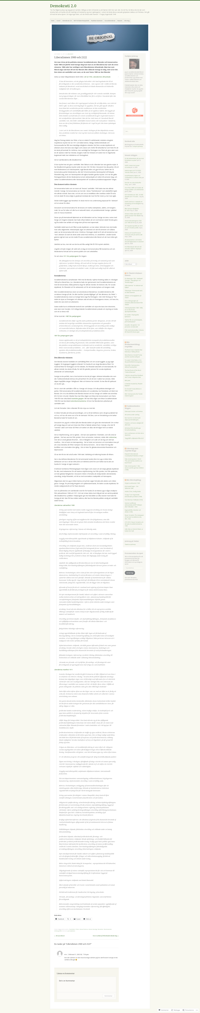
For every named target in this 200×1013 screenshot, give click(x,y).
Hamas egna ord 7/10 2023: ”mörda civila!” (133, 171)
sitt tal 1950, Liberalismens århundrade (97, 77)
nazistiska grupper (77, 398)
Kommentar (108, 996)
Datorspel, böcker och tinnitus (134, 411)
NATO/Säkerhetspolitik (81, 21)
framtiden (72, 929)
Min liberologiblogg (134, 480)
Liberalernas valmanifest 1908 (64, 505)
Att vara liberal (59, 936)
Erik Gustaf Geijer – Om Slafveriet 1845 (131, 487)
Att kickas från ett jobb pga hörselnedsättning (133, 429)
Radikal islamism (96, 21)
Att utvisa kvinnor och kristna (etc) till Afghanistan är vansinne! (134, 241)
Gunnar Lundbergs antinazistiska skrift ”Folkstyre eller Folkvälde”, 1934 (133, 505)
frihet (77, 929)
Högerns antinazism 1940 (132, 483)
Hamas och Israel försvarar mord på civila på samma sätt (133, 234)
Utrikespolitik (58, 931)
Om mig (126, 21)
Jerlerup (70, 54)
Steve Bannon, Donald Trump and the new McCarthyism (133, 356)
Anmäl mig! (130, 573)
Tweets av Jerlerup (130, 544)
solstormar (112, 437)
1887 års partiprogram (73, 316)
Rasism (120, 21)
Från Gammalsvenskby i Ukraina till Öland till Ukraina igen (134, 331)
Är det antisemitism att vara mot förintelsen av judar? (134, 159)
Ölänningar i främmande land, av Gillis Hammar (133, 291)
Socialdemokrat (110, 21)
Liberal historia (83, 929)
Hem (52, 21)
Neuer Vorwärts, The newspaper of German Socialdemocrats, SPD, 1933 (134, 517)
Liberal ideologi (92, 929)
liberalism (100, 929)
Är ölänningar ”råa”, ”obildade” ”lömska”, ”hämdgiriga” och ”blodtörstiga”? (134, 280)
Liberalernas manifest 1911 (63, 670)
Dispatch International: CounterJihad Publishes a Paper (134, 455)
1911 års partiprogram (71, 256)
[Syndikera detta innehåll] (125, 273)
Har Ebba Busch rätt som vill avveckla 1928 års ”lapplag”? (133, 248)
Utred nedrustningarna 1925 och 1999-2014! (133, 221)
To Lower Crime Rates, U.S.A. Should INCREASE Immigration (133, 361)
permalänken (71, 931)
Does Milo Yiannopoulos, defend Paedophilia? (132, 366)
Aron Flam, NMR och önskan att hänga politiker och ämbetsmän (134, 188)
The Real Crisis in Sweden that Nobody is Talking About (133, 351)
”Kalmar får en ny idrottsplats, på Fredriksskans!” (133, 321)
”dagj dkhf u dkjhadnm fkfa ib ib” (134, 438)
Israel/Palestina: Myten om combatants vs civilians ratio (133, 176)
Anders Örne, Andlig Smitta (133, 491)
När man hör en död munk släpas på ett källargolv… (132, 419)
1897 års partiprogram (61, 336)
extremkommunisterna (78, 401)
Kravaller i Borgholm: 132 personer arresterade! (132, 326)
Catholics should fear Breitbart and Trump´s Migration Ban (134, 376)
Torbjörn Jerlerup (137, 146)
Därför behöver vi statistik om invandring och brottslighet (133, 202)
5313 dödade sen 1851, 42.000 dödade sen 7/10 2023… (134, 195)
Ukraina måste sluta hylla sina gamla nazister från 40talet (133, 215)
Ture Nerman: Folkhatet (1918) (134, 500)
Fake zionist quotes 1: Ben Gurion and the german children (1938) (134, 468)
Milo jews (127, 380)
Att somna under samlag (132, 415)
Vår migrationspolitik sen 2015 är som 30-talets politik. (134, 227)
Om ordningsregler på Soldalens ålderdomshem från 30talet (134, 302)
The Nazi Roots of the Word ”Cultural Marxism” (133, 371)
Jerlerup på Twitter (132, 541)
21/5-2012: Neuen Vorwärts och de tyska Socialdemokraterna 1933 (134, 524)
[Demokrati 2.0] (100, 38)
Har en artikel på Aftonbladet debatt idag (106, 936)
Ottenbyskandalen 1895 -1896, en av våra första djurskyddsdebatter (134, 309)
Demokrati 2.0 (63, 6)
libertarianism (108, 929)
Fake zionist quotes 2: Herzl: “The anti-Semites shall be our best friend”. (133, 461)
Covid (58, 21)
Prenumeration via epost (134, 553)
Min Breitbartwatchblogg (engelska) (132, 344)
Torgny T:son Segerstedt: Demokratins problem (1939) (133, 495)
